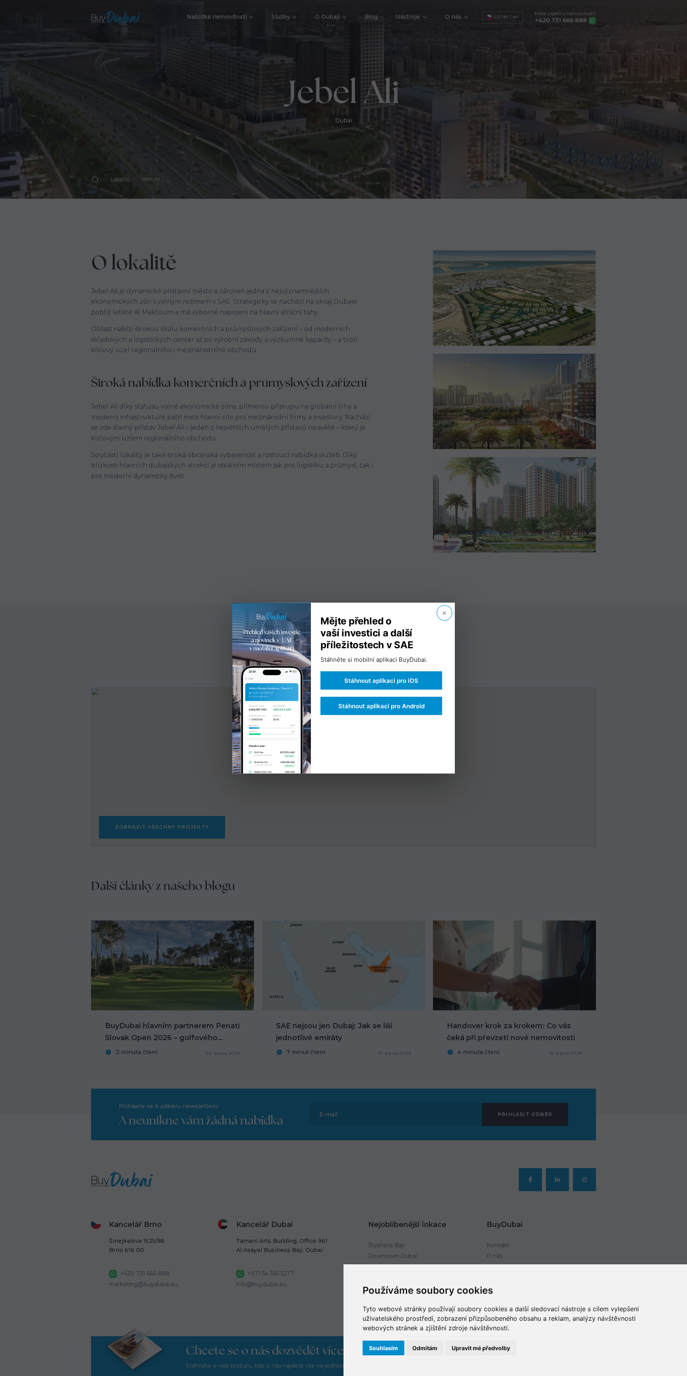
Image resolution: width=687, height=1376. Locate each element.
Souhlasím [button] (383, 1348)
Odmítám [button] (424, 1348)
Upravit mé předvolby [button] (481, 1348)
